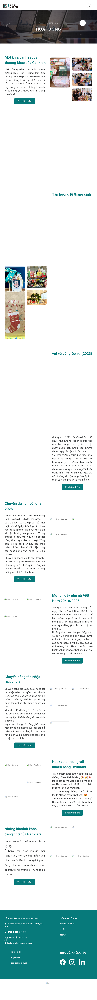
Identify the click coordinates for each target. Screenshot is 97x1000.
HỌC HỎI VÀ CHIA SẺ (19, 963)
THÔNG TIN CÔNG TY (68, 918)
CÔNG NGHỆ (16, 952)
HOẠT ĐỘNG (53, 23)
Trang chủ (42, 23)
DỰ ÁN (62, 929)
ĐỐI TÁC (63, 935)
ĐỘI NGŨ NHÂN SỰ (67, 924)
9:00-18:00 (23, 937)
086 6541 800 (20, 932)
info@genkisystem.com (22, 943)
